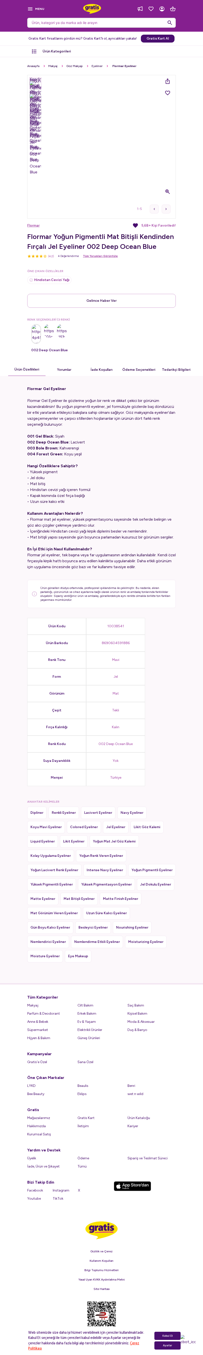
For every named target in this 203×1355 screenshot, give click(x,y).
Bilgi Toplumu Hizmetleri (101, 1270)
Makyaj (52, 66)
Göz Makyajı (74, 66)
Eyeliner (97, 66)
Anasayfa (33, 66)
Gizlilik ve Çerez (101, 1251)
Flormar (33, 225)
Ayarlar (167, 1345)
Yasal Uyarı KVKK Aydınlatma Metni (101, 1279)
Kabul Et (167, 1335)
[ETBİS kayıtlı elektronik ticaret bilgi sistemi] (101, 1318)
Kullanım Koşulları (101, 1260)
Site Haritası (102, 1289)
